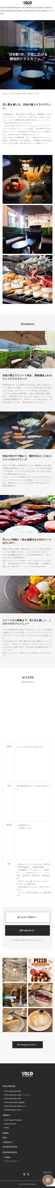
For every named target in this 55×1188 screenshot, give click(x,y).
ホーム (5, 93)
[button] (48, 1180)
